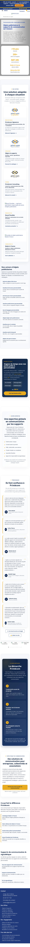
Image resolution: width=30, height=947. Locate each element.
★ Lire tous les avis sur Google (15, 631)
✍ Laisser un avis (15, 635)
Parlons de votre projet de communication (15, 787)
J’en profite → (19, 5)
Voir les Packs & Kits (15, 393)
